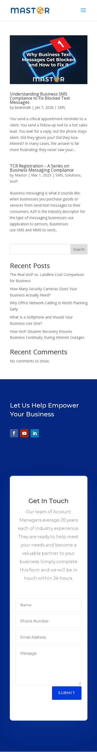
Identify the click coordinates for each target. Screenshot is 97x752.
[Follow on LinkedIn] (35, 433)
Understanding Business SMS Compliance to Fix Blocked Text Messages (40, 98)
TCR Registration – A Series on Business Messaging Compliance (41, 168)
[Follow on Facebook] (14, 433)
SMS (61, 107)
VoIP (14, 181)
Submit (66, 692)
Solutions (72, 175)
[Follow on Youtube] (24, 433)
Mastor (21, 175)
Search (79, 249)
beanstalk (23, 107)
